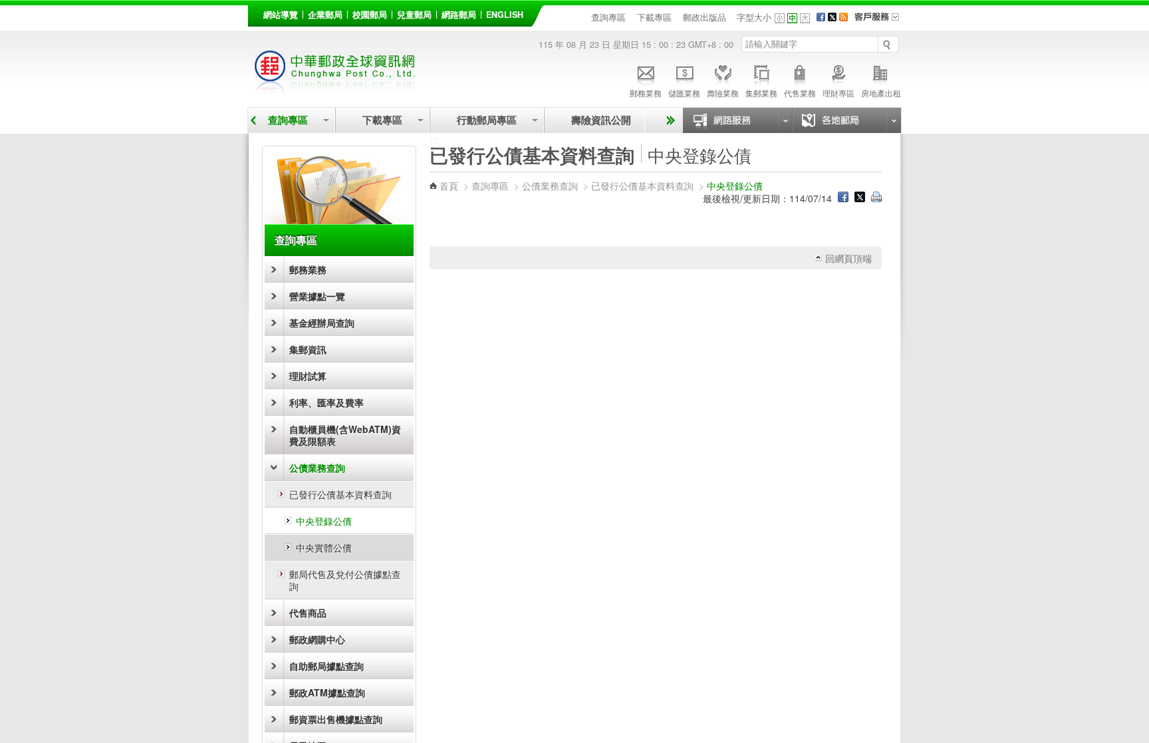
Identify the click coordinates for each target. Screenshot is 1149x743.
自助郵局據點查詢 (326, 665)
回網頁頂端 (848, 258)
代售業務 (800, 92)
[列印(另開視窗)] (876, 198)
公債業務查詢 (317, 467)
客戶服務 (881, 21)
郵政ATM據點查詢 (327, 692)
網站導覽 (280, 15)
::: (255, 12)
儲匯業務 (684, 92)
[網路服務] (737, 120)
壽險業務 (723, 92)
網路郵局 (459, 15)
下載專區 (654, 17)
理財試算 (307, 375)
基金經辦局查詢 (321, 322)
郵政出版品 (704, 17)
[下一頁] (669, 120)
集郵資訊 (307, 349)
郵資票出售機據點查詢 (335, 719)
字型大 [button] (805, 18)
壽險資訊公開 (601, 120)
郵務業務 (646, 92)
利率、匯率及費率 (326, 402)
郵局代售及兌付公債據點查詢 (345, 580)
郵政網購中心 (317, 639)
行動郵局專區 (487, 120)
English (504, 15)
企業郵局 (325, 15)
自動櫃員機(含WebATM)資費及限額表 (345, 435)
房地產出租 (881, 92)
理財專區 (838, 92)
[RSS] (843, 17)
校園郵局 (369, 15)
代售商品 (307, 612)
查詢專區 (608, 17)
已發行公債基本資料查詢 (340, 494)
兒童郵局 (414, 15)
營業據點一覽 (317, 296)
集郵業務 (761, 92)
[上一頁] (253, 120)
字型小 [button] (780, 18)
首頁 (449, 185)
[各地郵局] (846, 120)
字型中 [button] (792, 18)
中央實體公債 (324, 547)
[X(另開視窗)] (832, 17)
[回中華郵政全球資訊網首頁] (335, 86)
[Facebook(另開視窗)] (821, 17)
